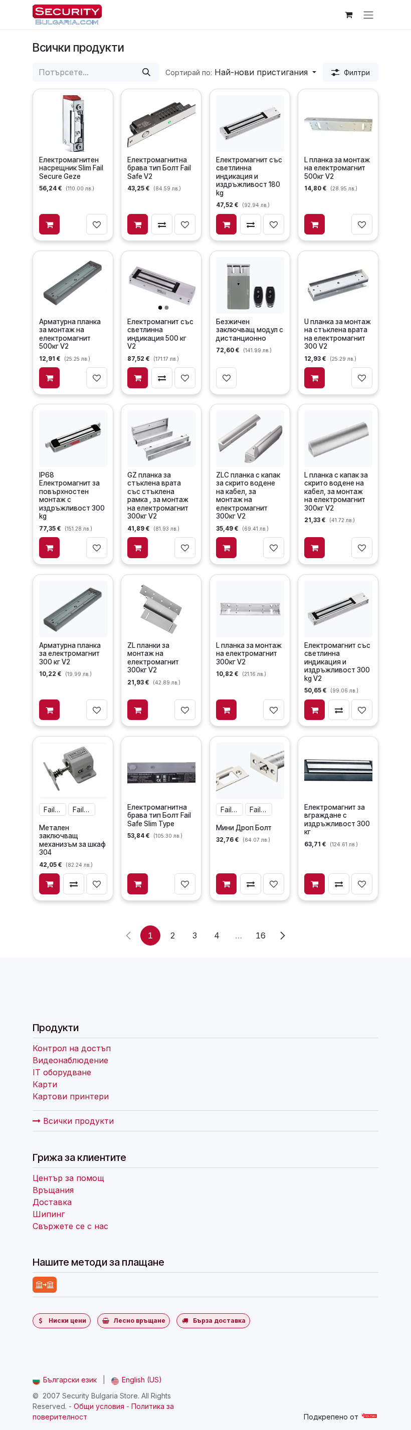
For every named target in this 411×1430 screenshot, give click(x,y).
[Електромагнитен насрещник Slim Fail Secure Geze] (73, 123)
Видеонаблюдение (70, 1060)
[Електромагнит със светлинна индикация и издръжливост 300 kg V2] (338, 609)
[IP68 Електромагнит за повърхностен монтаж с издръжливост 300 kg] (73, 438)
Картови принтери (71, 1096)
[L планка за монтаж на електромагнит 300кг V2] (250, 609)
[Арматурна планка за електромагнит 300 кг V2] (73, 609)
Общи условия (99, 1406)
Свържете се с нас (70, 1226)
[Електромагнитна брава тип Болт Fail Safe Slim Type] (161, 770)
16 (261, 935)
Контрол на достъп (72, 1048)
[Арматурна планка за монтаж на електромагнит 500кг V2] (73, 285)
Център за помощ (68, 1178)
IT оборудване (62, 1072)
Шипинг (49, 1214)
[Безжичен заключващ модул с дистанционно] (250, 285)
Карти (45, 1084)
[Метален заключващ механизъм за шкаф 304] (73, 770)
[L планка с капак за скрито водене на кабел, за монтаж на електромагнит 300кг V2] (338, 438)
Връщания (53, 1190)
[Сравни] (162, 224)
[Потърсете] (146, 72)
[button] (241, 72)
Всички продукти (77, 1121)
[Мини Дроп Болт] (250, 770)
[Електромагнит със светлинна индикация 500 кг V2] (161, 285)
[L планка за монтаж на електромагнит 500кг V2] (338, 123)
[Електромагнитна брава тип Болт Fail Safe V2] (161, 123)
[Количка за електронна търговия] (348, 15)
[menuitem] (65, 1379)
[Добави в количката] (49, 224)
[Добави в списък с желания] (96, 224)
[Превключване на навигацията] (368, 14)
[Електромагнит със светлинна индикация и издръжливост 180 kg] (250, 123)
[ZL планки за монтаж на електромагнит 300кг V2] (161, 609)
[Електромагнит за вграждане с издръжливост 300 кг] (338, 770)
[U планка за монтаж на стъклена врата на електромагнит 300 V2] (338, 285)
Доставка (52, 1202)
